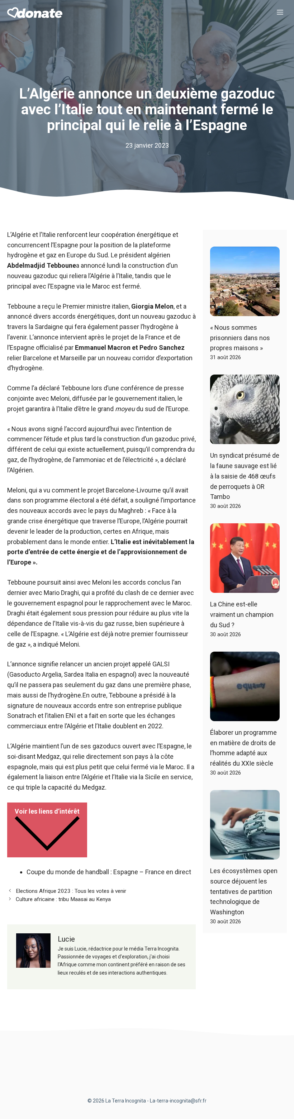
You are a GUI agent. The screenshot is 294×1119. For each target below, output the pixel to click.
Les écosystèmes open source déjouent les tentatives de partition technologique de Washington (244, 891)
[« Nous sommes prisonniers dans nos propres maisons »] (245, 310)
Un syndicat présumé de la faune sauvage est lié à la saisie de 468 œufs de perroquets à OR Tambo (244, 476)
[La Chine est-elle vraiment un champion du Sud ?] (245, 587)
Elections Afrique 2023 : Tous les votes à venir (71, 891)
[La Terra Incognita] (34, 13)
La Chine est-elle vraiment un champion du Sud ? (242, 614)
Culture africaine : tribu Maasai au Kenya (63, 899)
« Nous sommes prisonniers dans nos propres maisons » (240, 338)
